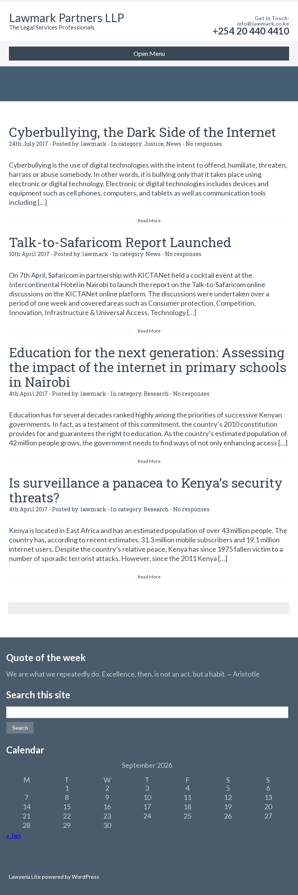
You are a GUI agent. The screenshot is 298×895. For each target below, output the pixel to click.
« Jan (13, 835)
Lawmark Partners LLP (66, 17)
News (173, 143)
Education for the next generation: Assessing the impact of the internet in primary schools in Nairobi (147, 366)
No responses (203, 143)
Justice (154, 143)
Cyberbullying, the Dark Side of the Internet (142, 131)
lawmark (94, 143)
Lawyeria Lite (25, 876)
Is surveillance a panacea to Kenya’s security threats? (145, 490)
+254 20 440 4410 (251, 30)
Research (156, 393)
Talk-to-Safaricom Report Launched (120, 242)
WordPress (85, 876)
